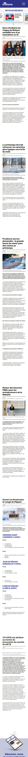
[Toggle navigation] (23, 4)
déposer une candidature (17, 475)
